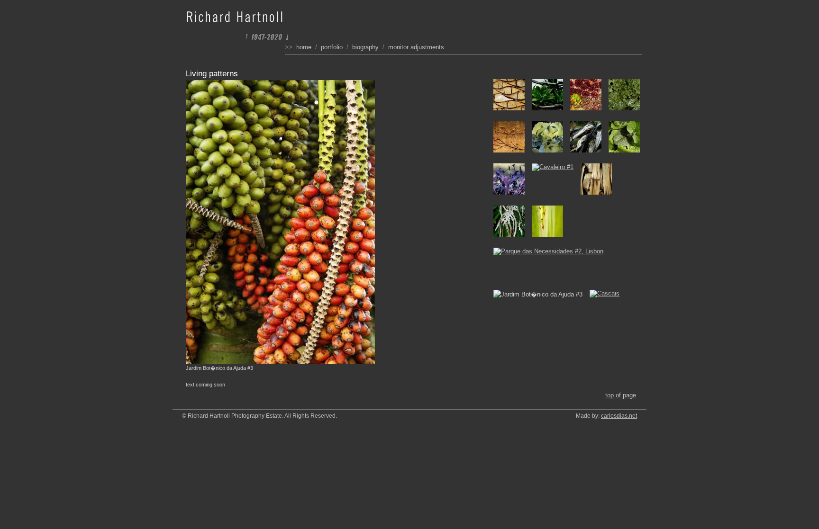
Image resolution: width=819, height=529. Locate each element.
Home (303, 47)
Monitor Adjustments (416, 47)
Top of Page (620, 395)
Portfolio (332, 47)
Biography (365, 47)
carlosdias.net (619, 416)
